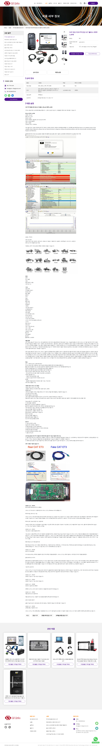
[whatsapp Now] (96, 743)
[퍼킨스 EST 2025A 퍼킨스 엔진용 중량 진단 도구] (63, 645)
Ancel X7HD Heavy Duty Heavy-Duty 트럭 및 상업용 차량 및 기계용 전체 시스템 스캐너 (87, 660)
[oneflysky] (9, 727)
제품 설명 (58, 72)
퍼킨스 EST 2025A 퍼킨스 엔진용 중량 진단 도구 (63, 660)
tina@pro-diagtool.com (14, 88)
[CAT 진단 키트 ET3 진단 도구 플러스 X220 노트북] (42, 48)
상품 (46, 3)
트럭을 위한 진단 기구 (62, 615)
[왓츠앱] (5, 95)
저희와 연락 (66, 3)
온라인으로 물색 (74, 3)
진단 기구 (35, 615)
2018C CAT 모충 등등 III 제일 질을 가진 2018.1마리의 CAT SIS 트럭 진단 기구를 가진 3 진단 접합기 (15, 697)
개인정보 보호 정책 (8, 745)
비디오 (55, 3)
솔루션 (50, 3)
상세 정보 (36, 72)
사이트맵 (16, 745)
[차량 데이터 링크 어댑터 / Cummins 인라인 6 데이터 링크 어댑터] (39, 645)
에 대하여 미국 (40, 3)
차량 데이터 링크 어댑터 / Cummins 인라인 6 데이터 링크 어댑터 (39, 660)
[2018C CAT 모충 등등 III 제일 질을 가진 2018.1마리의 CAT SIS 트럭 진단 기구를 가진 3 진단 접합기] (15, 682)
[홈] (12, 720)
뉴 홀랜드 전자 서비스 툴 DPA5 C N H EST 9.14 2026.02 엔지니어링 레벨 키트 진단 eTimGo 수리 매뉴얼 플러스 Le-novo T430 (15, 660)
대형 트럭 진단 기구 (47, 615)
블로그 (60, 3)
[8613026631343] (5, 727)
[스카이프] (12, 95)
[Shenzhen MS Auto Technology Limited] (12, 3)
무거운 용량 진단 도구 (18, 27)
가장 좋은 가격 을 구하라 (76, 53)
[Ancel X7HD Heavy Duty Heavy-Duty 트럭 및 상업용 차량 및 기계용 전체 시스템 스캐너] (87, 645)
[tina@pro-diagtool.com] (96, 728)
